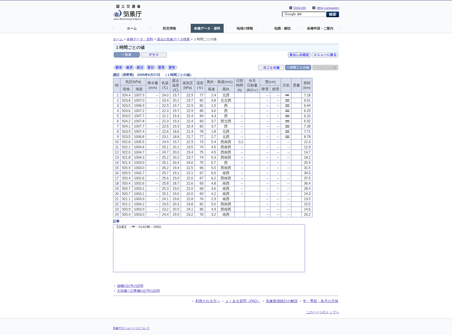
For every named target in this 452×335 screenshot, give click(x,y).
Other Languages (328, 8)
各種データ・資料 (207, 28)
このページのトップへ (322, 312)
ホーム (132, 28)
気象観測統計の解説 (282, 301)
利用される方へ (207, 301)
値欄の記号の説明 (130, 286)
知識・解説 (282, 28)
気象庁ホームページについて (131, 328)
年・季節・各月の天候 (320, 301)
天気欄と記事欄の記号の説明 (138, 291)
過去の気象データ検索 (173, 39)
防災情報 (169, 28)
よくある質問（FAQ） (243, 301)
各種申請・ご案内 (320, 28)
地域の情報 (245, 28)
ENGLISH (300, 8)
